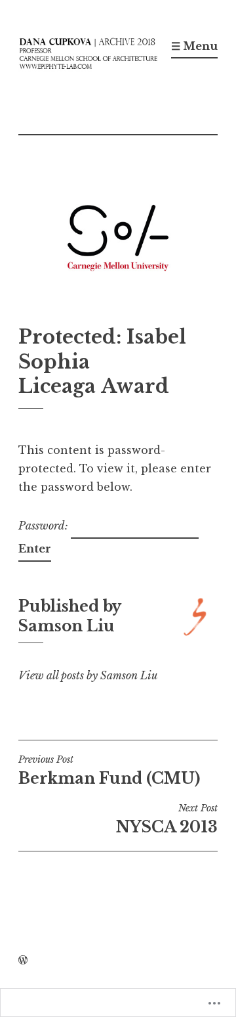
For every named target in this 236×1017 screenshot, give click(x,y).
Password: (44, 525)
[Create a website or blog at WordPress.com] (23, 960)
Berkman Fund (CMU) (109, 771)
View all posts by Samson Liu (87, 675)
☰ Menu (194, 46)
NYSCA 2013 (167, 819)
